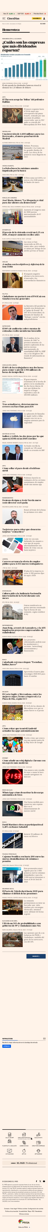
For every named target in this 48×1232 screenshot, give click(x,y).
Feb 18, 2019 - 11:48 (30, 271)
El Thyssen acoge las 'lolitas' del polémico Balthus (23, 101)
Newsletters (38, 1211)
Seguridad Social (8, 889)
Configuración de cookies (35, 1208)
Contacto (7, 1208)
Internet (5, 758)
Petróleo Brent (38, 14)
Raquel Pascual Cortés (10, 376)
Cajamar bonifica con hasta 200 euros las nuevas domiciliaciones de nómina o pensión (23, 859)
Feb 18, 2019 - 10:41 (25, 411)
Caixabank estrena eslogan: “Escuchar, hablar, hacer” (22, 663)
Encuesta (5, 692)
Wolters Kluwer (7, 507)
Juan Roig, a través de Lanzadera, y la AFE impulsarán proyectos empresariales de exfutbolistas (24, 630)
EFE (3, 335)
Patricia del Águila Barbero (11, 207)
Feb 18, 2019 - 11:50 (24, 239)
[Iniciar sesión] (44, 18)
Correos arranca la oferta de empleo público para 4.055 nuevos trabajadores (22, 563)
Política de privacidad (11, 1211)
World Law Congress (9, 198)
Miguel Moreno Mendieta (10, 443)
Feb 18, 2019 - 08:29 (24, 703)
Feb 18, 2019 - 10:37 (31, 443)
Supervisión (6, 326)
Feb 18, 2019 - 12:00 (33, 207)
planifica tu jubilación (9, 1145)
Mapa (29, 1211)
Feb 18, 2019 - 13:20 (23, 143)
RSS (33, 1211)
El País (43, 23)
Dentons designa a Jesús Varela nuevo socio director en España (21, 501)
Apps (4, 402)
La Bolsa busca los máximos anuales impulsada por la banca (20, 170)
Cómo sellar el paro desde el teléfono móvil (21, 470)
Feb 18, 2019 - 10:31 (25, 536)
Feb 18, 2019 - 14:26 (21, 83)
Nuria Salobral (7, 930)
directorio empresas (38, 1145)
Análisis (5, 262)
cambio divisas (24, 1145)
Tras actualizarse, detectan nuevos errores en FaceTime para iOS (20, 406)
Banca (4, 659)
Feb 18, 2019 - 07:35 (30, 897)
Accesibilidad (23, 1211)
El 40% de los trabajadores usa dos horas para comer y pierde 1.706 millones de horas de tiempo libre (22, 370)
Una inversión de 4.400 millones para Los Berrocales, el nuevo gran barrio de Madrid (23, 136)
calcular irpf (9, 1137)
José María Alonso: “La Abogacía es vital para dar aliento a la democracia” (22, 202)
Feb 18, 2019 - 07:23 (25, 930)
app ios (24, 1154)
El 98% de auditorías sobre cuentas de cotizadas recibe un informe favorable (21, 330)
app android (38, 1154)
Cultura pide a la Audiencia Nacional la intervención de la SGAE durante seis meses (21, 596)
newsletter (7, 1039)
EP (3, 303)
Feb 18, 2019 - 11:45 (12, 303)
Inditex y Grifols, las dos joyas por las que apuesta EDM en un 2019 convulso (23, 437)
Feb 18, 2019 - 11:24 (12, 335)
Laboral (5, 559)
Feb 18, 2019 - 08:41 (22, 668)
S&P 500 (21, 14)
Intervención (6, 591)
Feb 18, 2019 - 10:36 (25, 475)
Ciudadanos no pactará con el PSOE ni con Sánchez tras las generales (23, 298)
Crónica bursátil (8, 166)
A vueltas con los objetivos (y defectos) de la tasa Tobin (23, 266)
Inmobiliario (6, 131)
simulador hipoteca (24, 1137)
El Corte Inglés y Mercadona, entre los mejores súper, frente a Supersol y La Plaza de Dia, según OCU (22, 696)
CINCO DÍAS (5, 106)
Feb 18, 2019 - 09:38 (26, 636)
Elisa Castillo (7, 239)
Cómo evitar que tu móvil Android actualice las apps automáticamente (20, 730)
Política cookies (22, 1208)
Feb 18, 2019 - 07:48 (22, 865)
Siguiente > (36, 956)
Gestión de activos (8, 434)
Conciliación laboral (9, 365)
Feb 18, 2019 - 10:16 (12, 602)
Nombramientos (7, 498)
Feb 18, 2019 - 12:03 (17, 175)
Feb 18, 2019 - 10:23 (10, 568)
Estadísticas (6, 230)
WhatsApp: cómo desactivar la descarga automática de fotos (22, 794)
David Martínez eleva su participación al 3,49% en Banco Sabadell (22, 826)
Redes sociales (7, 790)
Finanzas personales (9, 854)
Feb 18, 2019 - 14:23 (22, 106)
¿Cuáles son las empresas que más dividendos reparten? (23, 46)
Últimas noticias (24, 1214)
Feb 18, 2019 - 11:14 (30, 376)
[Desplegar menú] (4, 18)
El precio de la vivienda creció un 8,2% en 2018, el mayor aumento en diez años (23, 234)
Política (5, 294)
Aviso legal (13, 1208)
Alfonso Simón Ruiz (8, 143)
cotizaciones (10, 1154)
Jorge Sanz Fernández (9, 411)
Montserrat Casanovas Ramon (12, 271)
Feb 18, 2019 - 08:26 (25, 735)
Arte (3, 97)
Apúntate (6, 1046)
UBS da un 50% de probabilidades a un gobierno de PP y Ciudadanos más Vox (21, 925)
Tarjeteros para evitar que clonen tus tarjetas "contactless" (21, 531)
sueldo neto (38, 1137)
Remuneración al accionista (12, 39)
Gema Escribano (7, 83)
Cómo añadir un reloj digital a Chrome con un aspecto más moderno (23, 762)
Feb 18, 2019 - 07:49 (12, 831)
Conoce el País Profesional (24, 1163)
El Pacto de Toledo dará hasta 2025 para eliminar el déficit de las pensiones (22, 892)
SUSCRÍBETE (37, 18)
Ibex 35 (5, 14)
